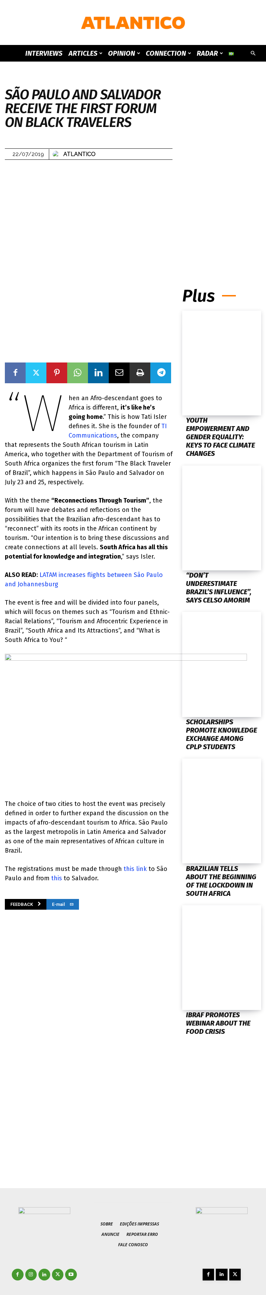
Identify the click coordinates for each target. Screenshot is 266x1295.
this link (135, 869)
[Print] (140, 372)
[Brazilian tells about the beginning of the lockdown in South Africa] (221, 811)
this (56, 878)
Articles (83, 53)
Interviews (43, 53)
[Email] (119, 372)
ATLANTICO (79, 154)
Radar (207, 53)
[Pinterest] (56, 372)
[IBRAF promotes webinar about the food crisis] (221, 957)
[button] (253, 53)
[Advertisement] (221, 215)
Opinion (121, 53)
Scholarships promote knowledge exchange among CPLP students (221, 734)
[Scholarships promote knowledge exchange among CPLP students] (221, 664)
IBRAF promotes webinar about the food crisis (218, 1023)
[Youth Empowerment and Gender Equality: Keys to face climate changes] (221, 363)
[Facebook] (15, 372)
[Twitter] (36, 372)
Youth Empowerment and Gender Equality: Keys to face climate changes (220, 437)
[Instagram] (31, 1274)
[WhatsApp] (77, 372)
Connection (166, 53)
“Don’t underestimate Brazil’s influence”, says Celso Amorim (218, 587)
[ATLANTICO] (133, 23)
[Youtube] (71, 1274)
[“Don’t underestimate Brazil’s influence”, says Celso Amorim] (221, 518)
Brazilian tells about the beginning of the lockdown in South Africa (221, 881)
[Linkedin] (98, 372)
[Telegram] (160, 372)
